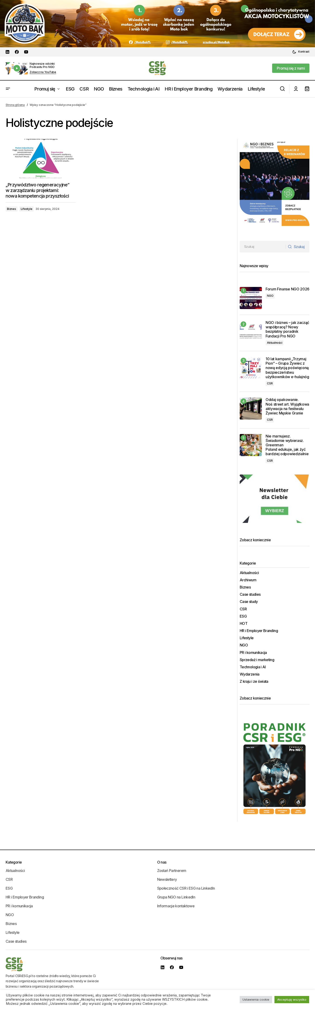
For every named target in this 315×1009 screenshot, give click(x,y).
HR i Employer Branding (259, 631)
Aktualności (274, 342)
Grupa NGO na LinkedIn (176, 897)
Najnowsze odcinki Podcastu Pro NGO (42, 65)
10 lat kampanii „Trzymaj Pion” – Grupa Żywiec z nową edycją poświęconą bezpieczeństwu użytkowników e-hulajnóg (287, 368)
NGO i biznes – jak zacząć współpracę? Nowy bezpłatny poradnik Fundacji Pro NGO (287, 329)
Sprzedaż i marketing (257, 660)
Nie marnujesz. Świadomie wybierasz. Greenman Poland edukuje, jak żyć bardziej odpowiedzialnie (287, 445)
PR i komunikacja (253, 652)
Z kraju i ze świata (254, 681)
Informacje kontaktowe (176, 906)
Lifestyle (26, 209)
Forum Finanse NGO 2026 (287, 289)
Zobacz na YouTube (43, 72)
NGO (270, 295)
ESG (243, 616)
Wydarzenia (250, 674)
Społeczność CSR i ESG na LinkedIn (186, 888)
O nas (161, 862)
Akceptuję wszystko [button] (291, 999)
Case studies (250, 594)
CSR (270, 383)
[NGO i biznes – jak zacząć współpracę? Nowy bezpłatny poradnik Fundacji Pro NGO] (251, 331)
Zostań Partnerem (171, 870)
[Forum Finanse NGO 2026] (251, 298)
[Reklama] (157, 23)
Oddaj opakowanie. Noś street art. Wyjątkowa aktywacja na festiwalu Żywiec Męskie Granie (287, 406)
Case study (249, 601)
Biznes (11, 209)
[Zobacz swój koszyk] (307, 89)
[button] (300, 52)
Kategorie (14, 862)
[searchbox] (263, 246)
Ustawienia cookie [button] (255, 999)
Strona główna (15, 105)
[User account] (295, 89)
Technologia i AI (253, 667)
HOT (243, 623)
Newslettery (167, 879)
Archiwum (248, 580)
